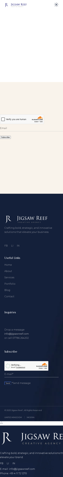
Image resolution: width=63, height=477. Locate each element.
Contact (9, 296)
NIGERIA (30, 417)
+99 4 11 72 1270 (18, 473)
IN (18, 245)
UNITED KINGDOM (13, 417)
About (8, 271)
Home (8, 264)
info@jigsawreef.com (16, 333)
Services (9, 277)
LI (12, 245)
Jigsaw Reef (17, 410)
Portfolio (9, 283)
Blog (7, 290)
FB (6, 245)
